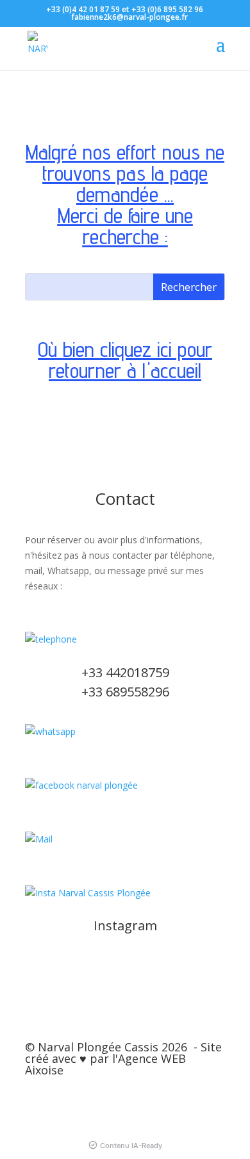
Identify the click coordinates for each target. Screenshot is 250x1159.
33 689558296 (128, 691)
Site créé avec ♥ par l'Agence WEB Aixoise (123, 1058)
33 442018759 (128, 672)
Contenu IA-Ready (131, 1145)
